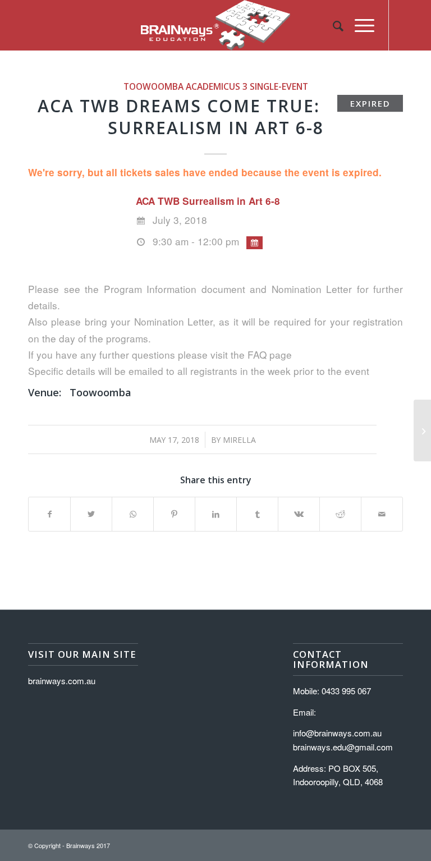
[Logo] (215, 25)
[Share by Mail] (381, 514)
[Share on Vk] (298, 514)
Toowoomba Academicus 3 (185, 86)
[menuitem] (332, 25)
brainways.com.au (61, 680)
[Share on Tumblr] (257, 514)
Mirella (239, 439)
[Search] (332, 25)
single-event (279, 86)
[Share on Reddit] (340, 514)
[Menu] (358, 25)
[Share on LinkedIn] (215, 514)
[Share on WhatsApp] (132, 514)
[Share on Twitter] (91, 514)
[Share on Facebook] (49, 514)
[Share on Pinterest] (174, 514)
